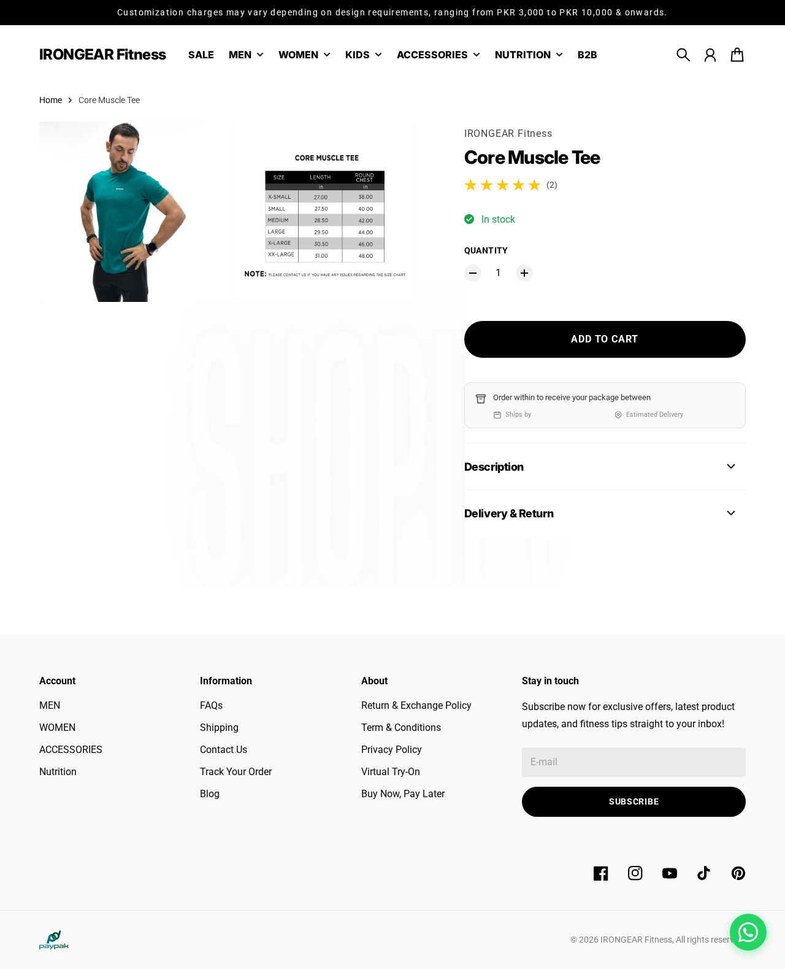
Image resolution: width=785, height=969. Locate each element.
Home (50, 100)
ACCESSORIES (70, 749)
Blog (210, 794)
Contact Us (223, 749)
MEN (49, 705)
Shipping (219, 727)
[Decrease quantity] (472, 273)
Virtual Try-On (390, 772)
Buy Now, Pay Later (403, 794)
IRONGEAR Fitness (508, 133)
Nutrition (58, 772)
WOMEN (57, 727)
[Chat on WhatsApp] (748, 932)
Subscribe (634, 801)
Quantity (486, 250)
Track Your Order (236, 772)
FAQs (211, 705)
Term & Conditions (401, 727)
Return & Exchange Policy (416, 705)
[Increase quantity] (524, 273)
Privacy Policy (391, 749)
